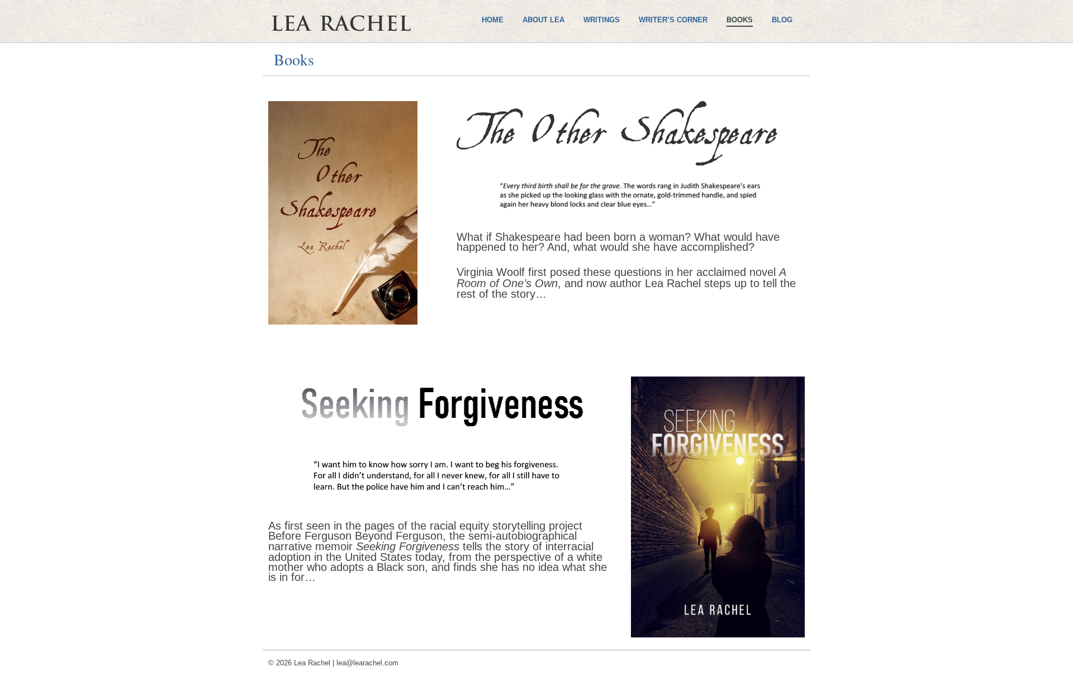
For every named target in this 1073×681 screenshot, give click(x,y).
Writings (601, 20)
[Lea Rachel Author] (374, 60)
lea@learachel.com (367, 663)
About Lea (543, 20)
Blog (782, 20)
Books (740, 20)
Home (493, 20)
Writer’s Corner (673, 20)
